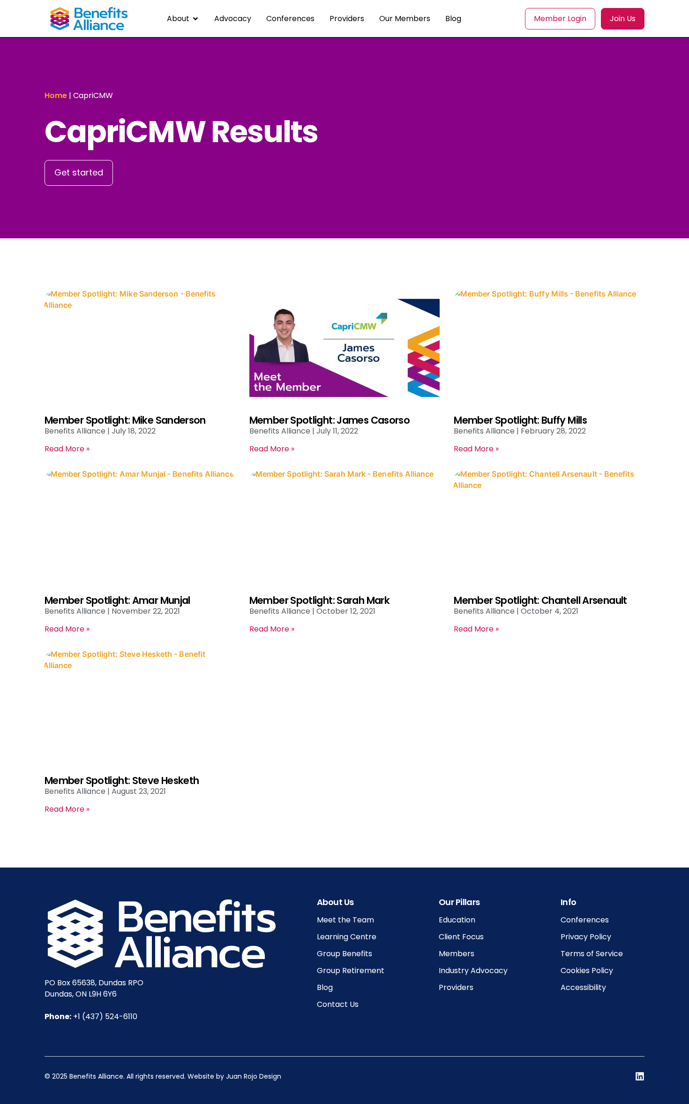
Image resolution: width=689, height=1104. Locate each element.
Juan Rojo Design (253, 1076)
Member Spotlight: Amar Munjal (117, 600)
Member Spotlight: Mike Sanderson (125, 420)
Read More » (67, 448)
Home (56, 95)
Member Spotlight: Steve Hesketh (122, 780)
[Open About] (195, 19)
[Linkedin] (639, 1076)
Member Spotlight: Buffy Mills (520, 420)
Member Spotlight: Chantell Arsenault (540, 600)
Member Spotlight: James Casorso (329, 420)
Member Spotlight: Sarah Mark (319, 600)
